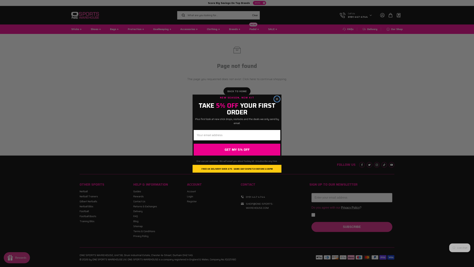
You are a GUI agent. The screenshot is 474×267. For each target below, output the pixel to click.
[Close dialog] (277, 99)
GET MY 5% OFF (237, 149)
